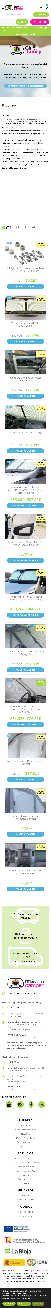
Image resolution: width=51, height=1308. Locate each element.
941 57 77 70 (13, 1008)
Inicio (9, 120)
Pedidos (25, 1195)
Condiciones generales (25, 1129)
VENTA (22, 21)
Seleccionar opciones (25, 505)
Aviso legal (25, 1146)
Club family (26, 1183)
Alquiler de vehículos (25, 1171)
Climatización (18, 120)
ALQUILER (39, 21)
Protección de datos (25, 1138)
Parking (25, 1175)
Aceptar (9, 1303)
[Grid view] (3, 227)
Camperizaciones (25, 1179)
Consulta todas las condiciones (26, 85)
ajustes (26, 1298)
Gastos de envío (25, 1211)
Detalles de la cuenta (25, 1199)
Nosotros (25, 1133)
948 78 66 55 (13, 1062)
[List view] (7, 227)
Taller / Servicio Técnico (25, 1158)
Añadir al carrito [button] (26, 286)
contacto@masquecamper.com (21, 993)
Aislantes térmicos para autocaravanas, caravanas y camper (24, 120)
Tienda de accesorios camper (25, 1162)
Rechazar (23, 1303)
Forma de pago (25, 1216)
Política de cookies (25, 1142)
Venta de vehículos (25, 1166)
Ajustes (38, 1303)
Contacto (25, 1125)
